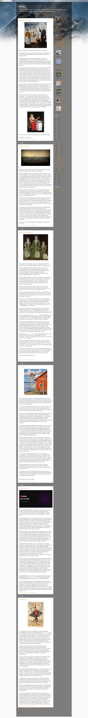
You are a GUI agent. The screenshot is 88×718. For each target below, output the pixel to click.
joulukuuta (59, 142)
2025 (57, 119)
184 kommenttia (32, 359)
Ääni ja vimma (63, 50)
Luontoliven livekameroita (59, 190)
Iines (22, 6)
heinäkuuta (59, 151)
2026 (57, 118)
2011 (57, 176)
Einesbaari (58, 97)
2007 (57, 183)
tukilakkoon (25, 590)
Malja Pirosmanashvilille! (25, 20)
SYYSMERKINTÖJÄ (60, 80)
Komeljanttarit (22, 599)
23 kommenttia (32, 481)
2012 (57, 174)
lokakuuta (59, 146)
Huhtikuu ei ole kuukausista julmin (64, 82)
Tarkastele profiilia (61, 20)
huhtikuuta (59, 156)
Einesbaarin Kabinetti (59, 28)
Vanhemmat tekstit (47, 709)
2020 (57, 128)
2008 (57, 181)
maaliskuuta (59, 168)
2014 (57, 139)
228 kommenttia (32, 139)
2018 (57, 132)
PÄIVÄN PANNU (59, 105)
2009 (57, 180)
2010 (57, 178)
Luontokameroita (58, 189)
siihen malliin (46, 632)
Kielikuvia (58, 58)
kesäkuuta (59, 153)
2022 (57, 125)
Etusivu (35, 709)
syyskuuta (59, 147)
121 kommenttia (32, 705)
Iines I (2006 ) (57, 31)
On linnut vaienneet (23, 488)
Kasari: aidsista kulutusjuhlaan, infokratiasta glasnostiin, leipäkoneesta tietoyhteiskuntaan (61, 45)
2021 (57, 126)
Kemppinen (58, 50)
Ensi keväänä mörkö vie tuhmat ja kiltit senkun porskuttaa (64, 107)
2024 (57, 121)
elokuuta (59, 149)
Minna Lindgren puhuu (35, 315)
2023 (57, 123)
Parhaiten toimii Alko (24, 146)
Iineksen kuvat (57, 30)
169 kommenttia (32, 592)
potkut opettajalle (33, 577)
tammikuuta (59, 172)
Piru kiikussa (22, 367)
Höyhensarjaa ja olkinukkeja (26, 232)
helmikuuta (59, 170)
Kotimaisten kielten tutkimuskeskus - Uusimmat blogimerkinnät (61, 42)
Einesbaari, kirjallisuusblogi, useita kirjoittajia (61, 26)
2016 (57, 135)
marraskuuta (59, 144)
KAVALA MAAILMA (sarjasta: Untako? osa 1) (64, 91)
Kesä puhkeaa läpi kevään (64, 73)
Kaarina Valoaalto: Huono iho (61, 38)
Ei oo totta (58, 66)
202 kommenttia (32, 225)
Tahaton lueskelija (59, 37)
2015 (57, 137)
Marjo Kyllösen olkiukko (30, 333)
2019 (57, 130)
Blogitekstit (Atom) (25, 712)
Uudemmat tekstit (23, 709)
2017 (57, 133)
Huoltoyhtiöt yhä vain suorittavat (64, 60)
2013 (57, 141)
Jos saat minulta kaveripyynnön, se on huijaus (62, 68)
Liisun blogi (58, 88)
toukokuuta (59, 155)
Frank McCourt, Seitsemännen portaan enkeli (63, 99)
